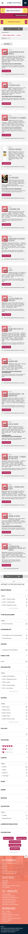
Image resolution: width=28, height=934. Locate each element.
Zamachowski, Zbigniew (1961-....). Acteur (12, 307)
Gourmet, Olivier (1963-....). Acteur (12, 338)
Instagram (5, 882)
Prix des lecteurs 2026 (8, 899)
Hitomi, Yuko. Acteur (16, 523)
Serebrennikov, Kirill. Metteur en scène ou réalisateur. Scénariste (13, 57)
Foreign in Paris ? (7, 916)
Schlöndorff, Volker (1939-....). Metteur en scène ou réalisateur (13, 212)
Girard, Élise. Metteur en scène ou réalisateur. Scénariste (13, 519)
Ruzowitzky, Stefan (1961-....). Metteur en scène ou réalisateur (16, 181)
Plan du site (5, 921)
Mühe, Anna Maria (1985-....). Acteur (17, 157)
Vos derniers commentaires (10, 904)
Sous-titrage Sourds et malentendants (12, 63)
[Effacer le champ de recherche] (22, 10)
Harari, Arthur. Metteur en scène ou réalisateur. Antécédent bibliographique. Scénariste (14, 365)
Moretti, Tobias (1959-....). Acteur (17, 431)
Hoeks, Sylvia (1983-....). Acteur (9, 494)
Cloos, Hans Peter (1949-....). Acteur (13, 369)
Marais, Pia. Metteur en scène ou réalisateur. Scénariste (17, 273)
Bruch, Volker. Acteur (13, 247)
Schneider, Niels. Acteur (8, 367)
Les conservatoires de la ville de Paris (10, 929)
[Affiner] (19, 29)
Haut (26, 856)
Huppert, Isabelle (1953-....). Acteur (15, 520)
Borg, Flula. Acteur (11, 556)
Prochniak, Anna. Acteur (8, 126)
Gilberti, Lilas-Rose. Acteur (8, 93)
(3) (13, 852)
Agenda (4, 865)
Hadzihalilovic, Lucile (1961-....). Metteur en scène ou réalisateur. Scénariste (13, 89)
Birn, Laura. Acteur (11, 401)
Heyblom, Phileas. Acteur (12, 554)
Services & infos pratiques (9, 863)
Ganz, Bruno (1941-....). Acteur (9, 432)
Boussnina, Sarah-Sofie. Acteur (15, 399)
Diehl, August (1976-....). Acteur (13, 91)
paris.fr (2, 926)
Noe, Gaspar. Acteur (16, 91)
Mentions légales (7, 920)
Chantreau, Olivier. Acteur (17, 124)
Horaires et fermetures (8, 896)
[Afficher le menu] (2, 3)
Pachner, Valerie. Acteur (12, 430)
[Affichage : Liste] (9, 29)
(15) (13, 722)
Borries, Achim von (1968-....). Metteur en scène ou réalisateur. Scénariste (16, 153)
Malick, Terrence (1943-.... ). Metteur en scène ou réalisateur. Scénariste (13, 427)
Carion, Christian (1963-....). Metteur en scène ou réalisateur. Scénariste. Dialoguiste (14, 333)
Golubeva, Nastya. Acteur (8, 123)
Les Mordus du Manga (8, 902)
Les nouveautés (6, 894)
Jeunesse (4, 870)
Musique (4, 866)
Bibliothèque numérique (9, 873)
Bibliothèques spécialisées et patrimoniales (12, 928)
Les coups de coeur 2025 (9, 901)
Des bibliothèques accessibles (10, 915)
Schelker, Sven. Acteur (17, 60)
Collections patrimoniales (9, 872)
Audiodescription (6, 372)
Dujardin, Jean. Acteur (19, 122)
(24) (13, 608)
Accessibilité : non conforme (8, 931)
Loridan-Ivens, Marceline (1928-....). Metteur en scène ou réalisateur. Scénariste (13, 303)
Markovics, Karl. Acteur (12, 184)
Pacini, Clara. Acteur (20, 92)
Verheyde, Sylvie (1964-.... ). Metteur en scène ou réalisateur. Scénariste (13, 243)
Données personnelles (14, 918)
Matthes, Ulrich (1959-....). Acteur (15, 213)
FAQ (3, 911)
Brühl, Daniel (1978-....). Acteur (16, 154)
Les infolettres (6, 887)
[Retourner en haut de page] (14, 581)
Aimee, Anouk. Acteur (7, 305)
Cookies (4, 918)
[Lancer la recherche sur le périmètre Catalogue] (25, 10)
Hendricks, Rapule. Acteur (17, 276)
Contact (8, 911)
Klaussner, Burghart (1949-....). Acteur (11, 59)
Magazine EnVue (7, 913)
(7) (13, 691)
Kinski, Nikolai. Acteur (11, 495)
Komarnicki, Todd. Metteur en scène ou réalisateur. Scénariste (12, 553)
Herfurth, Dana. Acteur (16, 58)
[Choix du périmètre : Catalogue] (2, 10)
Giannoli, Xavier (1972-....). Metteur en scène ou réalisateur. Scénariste (13, 121)
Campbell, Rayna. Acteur (8, 274)
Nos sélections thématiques (10, 897)
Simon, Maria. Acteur (11, 464)
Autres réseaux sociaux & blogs (10, 885)
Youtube (4, 884)
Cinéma (4, 868)
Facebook (5, 880)
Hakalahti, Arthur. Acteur (8, 400)
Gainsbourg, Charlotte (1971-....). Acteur (14, 244)
